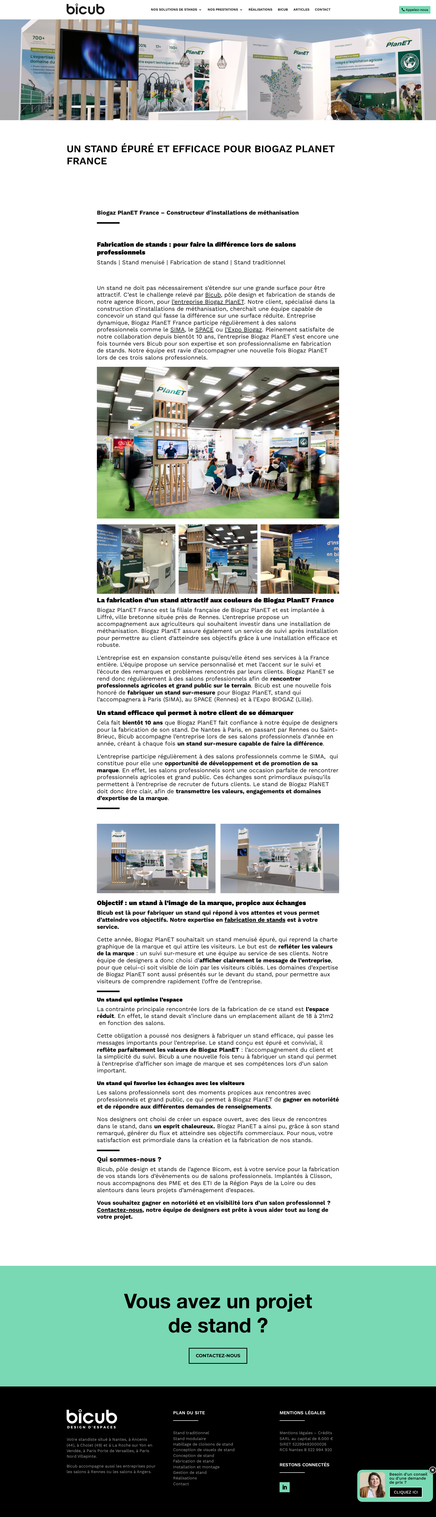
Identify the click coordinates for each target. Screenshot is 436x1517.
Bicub (213, 294)
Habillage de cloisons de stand (203, 1444)
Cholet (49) (91, 1445)
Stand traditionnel (191, 1432)
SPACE (204, 329)
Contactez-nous (119, 1209)
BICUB (283, 9)
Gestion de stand (190, 1472)
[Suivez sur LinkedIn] (285, 1487)
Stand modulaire (189, 1438)
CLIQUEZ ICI (406, 1492)
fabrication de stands (255, 919)
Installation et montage (196, 1466)
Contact (323, 9)
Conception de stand (193, 1455)
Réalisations (260, 9)
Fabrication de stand (193, 1461)
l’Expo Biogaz (243, 329)
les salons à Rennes (86, 1471)
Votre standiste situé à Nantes (96, 1439)
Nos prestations (223, 9)
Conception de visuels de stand (204, 1449)
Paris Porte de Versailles (110, 1450)
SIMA (177, 329)
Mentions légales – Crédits (306, 1432)
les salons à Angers (131, 1471)
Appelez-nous (417, 10)
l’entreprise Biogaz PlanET (208, 301)
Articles (301, 9)
